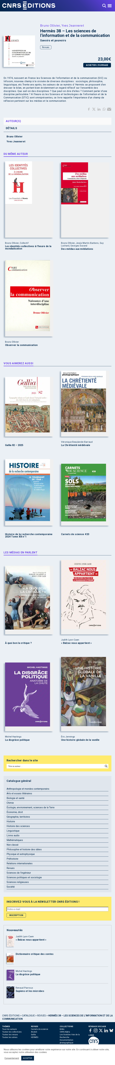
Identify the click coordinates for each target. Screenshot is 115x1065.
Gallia (33, 1035)
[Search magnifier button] (106, 766)
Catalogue (28, 1015)
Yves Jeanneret (73, 25)
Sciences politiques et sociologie (24, 877)
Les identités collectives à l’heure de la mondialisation (28, 247)
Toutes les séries (9, 1037)
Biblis (62, 1029)
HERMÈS (34, 1037)
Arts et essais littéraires (19, 793)
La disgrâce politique (17, 740)
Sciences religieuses (18, 882)
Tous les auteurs (9, 1029)
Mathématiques (15, 840)
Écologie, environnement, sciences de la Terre (31, 807)
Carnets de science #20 (75, 534)
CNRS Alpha (65, 1032)
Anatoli (34, 1032)
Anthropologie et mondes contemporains (28, 788)
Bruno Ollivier (50, 25)
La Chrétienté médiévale (75, 445)
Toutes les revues (10, 1035)
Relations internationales (19, 863)
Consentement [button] (11, 1058)
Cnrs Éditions (11, 1015)
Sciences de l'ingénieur (19, 872)
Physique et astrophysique (21, 854)
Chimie (10, 802)
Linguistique (13, 830)
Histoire (11, 821)
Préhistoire (12, 858)
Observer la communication (21, 345)
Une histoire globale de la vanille (80, 740)
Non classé (12, 844)
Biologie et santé (15, 798)
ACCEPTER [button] (27, 1058)
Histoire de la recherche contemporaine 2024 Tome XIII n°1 (28, 535)
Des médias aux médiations (77, 249)
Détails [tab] (11, 128)
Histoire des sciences (18, 826)
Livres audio (13, 835)
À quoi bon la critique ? (18, 643)
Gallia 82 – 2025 (14, 445)
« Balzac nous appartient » (76, 643)
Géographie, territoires (18, 816)
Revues (45, 47)
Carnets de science (39, 1029)
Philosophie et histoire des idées (24, 849)
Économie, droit (15, 812)
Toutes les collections (12, 1032)
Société (11, 886)
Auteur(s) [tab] (13, 121)
